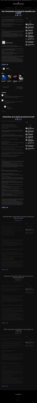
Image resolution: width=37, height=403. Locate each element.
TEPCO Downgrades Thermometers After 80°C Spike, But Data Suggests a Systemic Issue (31, 25)
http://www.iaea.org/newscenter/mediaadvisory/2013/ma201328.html (8, 347)
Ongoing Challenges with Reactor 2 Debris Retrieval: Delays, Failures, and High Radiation (31, 42)
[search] (33, 18)
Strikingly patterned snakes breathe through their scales (15, 81)
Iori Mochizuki (3, 235)
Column (18, 115)
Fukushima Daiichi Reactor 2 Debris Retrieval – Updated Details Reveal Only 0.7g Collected (31, 33)
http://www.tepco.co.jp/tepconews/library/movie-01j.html (7, 26)
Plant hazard (19, 212)
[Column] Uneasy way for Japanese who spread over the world (6, 87)
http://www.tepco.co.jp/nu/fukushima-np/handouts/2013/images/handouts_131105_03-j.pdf (10, 288)
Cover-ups (17, 212)
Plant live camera (9, 0)
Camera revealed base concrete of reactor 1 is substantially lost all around (31, 45)
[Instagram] (36, 0)
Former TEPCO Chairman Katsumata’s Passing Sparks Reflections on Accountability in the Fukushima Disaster (31, 36)
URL (6, 336)
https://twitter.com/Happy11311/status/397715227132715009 (8, 232)
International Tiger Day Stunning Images (9, 81)
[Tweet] (17, 15)
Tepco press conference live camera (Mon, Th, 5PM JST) (26, 0)
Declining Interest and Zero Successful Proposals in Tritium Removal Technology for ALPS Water (31, 28)
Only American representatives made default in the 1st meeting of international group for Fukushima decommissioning (19, 87)
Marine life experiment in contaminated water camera (16, 0)
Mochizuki (7, 68)
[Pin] (19, 15)
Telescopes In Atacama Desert (9, 42)
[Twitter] (35, 0)
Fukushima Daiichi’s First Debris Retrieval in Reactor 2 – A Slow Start (31, 39)
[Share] (15, 15)
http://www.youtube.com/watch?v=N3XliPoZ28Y (6, 373)
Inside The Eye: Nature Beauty (21, 81)
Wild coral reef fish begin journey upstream (4, 81)
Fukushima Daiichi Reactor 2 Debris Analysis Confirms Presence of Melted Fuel (31, 30)
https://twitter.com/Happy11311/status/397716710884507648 (8, 256)
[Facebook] (34, 0)
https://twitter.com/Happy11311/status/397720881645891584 (8, 255)
